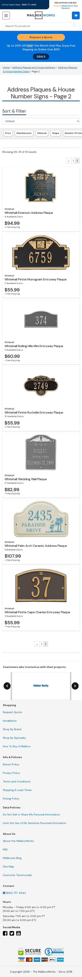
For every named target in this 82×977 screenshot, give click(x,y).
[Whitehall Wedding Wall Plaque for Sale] (41, 452)
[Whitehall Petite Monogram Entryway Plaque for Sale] (41, 252)
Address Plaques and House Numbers (33, 67)
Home (6, 67)
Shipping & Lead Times (17, 790)
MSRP (29, 45)
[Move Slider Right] (75, 686)
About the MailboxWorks (18, 841)
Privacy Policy (11, 773)
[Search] (75, 26)
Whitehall (9, 209)
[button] (76, 15)
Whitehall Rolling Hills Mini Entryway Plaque (34, 346)
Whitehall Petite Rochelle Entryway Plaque (34, 412)
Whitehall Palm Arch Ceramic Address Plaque (36, 546)
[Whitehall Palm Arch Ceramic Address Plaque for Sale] (41, 519)
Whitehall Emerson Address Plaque (29, 213)
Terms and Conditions (17, 781)
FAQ (5, 849)
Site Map (8, 866)
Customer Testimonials (17, 875)
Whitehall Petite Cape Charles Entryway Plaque (37, 612)
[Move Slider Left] (7, 686)
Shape (55, 133)
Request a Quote (41, 37)
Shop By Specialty (14, 737)
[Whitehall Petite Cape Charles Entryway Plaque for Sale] (41, 585)
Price (8, 133)
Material (42, 133)
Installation (10, 720)
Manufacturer (24, 133)
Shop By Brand (12, 729)
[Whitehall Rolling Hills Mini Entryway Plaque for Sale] (41, 319)
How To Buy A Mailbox (17, 746)
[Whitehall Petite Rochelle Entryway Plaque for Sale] (41, 386)
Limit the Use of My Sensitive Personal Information (34, 823)
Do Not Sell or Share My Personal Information (31, 814)
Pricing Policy (11, 798)
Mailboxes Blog (12, 858)
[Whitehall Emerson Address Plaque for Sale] (41, 186)
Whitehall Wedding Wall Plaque (26, 479)
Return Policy (11, 764)
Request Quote (12, 712)
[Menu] (6, 15)
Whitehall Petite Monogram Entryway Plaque (36, 279)
